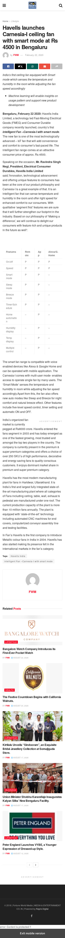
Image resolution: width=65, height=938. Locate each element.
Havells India (18, 555)
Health (9, 690)
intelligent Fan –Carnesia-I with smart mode (28, 561)
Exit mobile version (32, 933)
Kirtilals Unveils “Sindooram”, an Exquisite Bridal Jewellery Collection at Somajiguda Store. (29, 749)
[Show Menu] (4, 5)
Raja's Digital (42, 908)
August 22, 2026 (20, 657)
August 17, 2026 (20, 757)
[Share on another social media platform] (56, 66)
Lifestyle (15, 21)
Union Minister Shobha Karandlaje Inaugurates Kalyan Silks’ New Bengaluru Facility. (32, 799)
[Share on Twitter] (20, 66)
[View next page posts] (35, 864)
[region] (30, 240)
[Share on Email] (44, 66)
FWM (16, 55)
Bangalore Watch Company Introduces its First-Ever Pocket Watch (29, 651)
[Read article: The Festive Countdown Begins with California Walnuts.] (32, 678)
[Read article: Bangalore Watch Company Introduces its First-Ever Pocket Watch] (32, 630)
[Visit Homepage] (32, 5)
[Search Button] (60, 5)
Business (10, 790)
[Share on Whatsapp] (32, 66)
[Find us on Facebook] (31, 916)
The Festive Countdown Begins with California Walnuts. (32, 699)
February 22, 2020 (34, 55)
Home (5, 21)
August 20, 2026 (20, 706)
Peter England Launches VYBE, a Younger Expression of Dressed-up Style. (30, 847)
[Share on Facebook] (8, 66)
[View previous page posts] (29, 864)
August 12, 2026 (20, 853)
